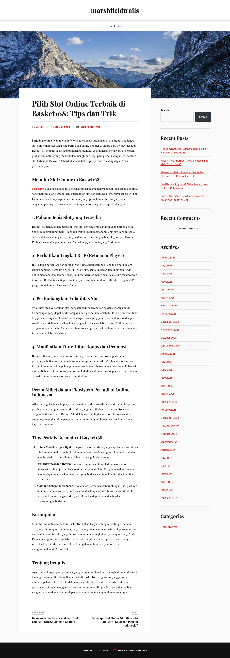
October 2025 (168, 337)
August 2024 (167, 449)
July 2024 (166, 457)
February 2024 (168, 497)
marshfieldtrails (115, 10)
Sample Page (115, 26)
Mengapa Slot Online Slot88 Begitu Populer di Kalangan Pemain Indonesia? (115, 621)
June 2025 (166, 369)
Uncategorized (90, 127)
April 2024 (166, 481)
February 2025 (168, 401)
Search (164, 110)
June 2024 (166, 465)
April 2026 (166, 289)
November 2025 (169, 329)
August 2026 (167, 257)
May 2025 (166, 377)
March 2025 (167, 393)
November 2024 (169, 425)
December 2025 (169, 321)
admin (40, 127)
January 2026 (168, 313)
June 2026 (166, 273)
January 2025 (168, 409)
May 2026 (166, 281)
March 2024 (167, 489)
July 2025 (166, 361)
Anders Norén (138, 650)
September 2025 (170, 345)
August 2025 (167, 353)
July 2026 (166, 265)
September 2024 (170, 441)
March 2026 (167, 297)
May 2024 (166, 473)
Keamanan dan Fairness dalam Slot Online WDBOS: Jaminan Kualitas (55, 620)
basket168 (38, 188)
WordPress (105, 650)
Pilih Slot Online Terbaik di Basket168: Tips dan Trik (78, 108)
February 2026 (168, 305)
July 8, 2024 (62, 127)
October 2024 (168, 433)
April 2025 (166, 385)
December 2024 (169, 417)
